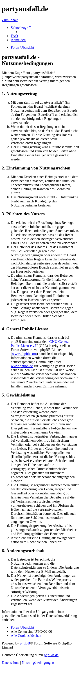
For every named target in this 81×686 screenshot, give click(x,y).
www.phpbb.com (24, 354)
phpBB (25, 643)
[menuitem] (14, 36)
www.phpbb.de (22, 366)
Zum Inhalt (10, 20)
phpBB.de (51, 655)
